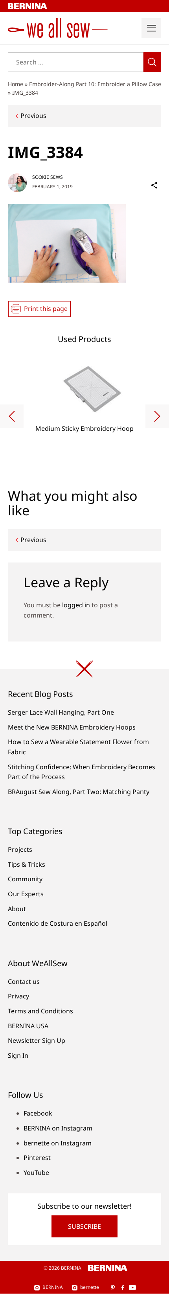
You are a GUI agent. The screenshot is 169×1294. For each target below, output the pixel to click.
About (17, 908)
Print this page (46, 308)
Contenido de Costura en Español (57, 923)
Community (25, 879)
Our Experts (26, 894)
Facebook (38, 1113)
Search (152, 62)
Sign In (18, 1055)
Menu (151, 28)
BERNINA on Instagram (58, 1128)
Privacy (18, 996)
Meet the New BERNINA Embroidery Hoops (72, 727)
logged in (76, 605)
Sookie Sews (47, 177)
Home (15, 84)
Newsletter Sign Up (36, 1040)
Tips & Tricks (26, 864)
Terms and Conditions (40, 1011)
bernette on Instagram (58, 1143)
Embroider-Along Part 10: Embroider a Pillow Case (95, 84)
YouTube (36, 1172)
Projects (20, 849)
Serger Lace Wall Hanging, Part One (61, 712)
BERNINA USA (28, 1026)
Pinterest (37, 1157)
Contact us (24, 981)
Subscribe (84, 1226)
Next (157, 416)
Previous (33, 115)
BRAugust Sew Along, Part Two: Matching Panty (78, 791)
